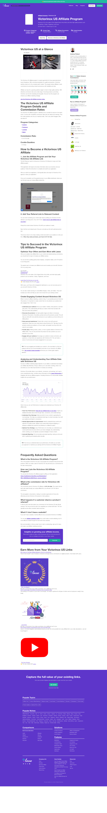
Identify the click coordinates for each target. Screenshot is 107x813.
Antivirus (49, 713)
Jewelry (51, 719)
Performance (72, 750)
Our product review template (32, 350)
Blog (77, 5)
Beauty (72, 713)
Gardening (62, 717)
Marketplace (56, 740)
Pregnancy (41, 721)
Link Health (72, 749)
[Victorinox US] (24, 271)
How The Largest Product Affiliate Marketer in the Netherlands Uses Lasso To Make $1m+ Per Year (60, 762)
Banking (68, 713)
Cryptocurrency (76, 715)
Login (71, 766)
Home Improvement (40, 719)
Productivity (46, 721)
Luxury (66, 719)
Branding (40, 762)
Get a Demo (91, 5)
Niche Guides (80, 701)
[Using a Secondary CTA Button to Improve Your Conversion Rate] (34, 610)
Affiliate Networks (26, 713)
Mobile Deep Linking (58, 745)
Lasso (37, 281)
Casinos (37, 715)
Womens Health (53, 722)
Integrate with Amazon (74, 740)
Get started (99, 5)
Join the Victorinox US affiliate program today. (33, 99)
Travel (29, 722)
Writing (58, 722)
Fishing (41, 717)
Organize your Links (73, 743)
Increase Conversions (58, 730)
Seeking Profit (34, 704)
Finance (37, 717)
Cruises (71, 715)
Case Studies (52, 701)
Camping (33, 715)
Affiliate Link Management (74, 730)
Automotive (60, 713)
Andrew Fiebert (42, 26)
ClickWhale (40, 736)
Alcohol (45, 713)
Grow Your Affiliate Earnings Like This (60, 777)
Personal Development (31, 721)
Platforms (71, 5)
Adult (36, 713)
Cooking (24, 124)
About (40, 761)
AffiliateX (24, 735)
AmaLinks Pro (25, 736)
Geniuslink (25, 740)
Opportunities (57, 749)
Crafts (67, 715)
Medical (70, 719)
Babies (64, 713)
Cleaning (55, 715)
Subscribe (54, 540)
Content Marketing (60, 701)
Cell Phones (45, 715)
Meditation (74, 719)
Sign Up (71, 768)
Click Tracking (72, 745)
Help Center (72, 762)
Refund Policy (41, 770)
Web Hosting (36, 722)
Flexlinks (39, 738)
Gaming (57, 717)
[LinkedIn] (71, 69)
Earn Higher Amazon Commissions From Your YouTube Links (35, 627)
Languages (59, 719)
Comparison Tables (58, 743)
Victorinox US (24, 273)
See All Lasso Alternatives (28, 730)
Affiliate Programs (73, 764)
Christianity (50, 715)
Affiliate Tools (25, 701)
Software (65, 721)
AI (38, 713)
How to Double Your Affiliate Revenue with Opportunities (59, 771)
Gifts (65, 717)
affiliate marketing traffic (33, 518)
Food (49, 717)
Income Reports (57, 734)
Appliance (53, 713)
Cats (41, 715)
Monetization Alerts (73, 732)
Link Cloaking (72, 742)
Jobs (55, 719)
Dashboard (56, 750)
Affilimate (39, 735)
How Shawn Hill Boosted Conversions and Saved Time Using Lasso (61, 767)
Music (78, 719)
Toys (26, 722)
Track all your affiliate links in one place (46, 410)
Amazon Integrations (58, 732)
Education (68, 701)
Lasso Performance (56, 373)
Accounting (32, 713)
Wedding (42, 722)
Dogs (81, 715)
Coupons (63, 715)
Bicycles (76, 713)
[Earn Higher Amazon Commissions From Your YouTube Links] (34, 647)
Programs (82, 5)
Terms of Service (42, 768)
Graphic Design (70, 717)
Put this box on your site (32, 280)
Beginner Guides (45, 701)
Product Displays (57, 747)
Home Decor (33, 719)
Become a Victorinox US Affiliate (56, 37)
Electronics (29, 717)
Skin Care (54, 721)
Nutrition (24, 721)
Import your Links (73, 747)
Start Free (42, 37)
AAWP (24, 733)
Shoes (50, 721)
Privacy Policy (41, 766)
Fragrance (25, 127)
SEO (39, 704)
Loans (63, 719)
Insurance (47, 719)
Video (32, 722)
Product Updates (26, 704)
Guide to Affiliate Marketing (24, 5)
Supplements (80, 721)
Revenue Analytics (73, 734)
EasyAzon (24, 738)
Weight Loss (46, 722)
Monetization (73, 701)
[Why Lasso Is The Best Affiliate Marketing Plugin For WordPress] (34, 572)
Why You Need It (25, 587)
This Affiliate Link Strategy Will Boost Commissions (60, 774)
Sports (76, 721)
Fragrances (52, 717)
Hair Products (76, 717)
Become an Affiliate (42, 764)
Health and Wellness (26, 719)
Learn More (23, 280)
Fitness (45, 717)
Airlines (41, 713)
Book (79, 713)
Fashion (33, 717)
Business (29, 715)
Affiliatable (39, 733)
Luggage (24, 129)
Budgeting (25, 715)
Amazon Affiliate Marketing (35, 701)
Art (56, 713)
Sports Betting (71, 721)
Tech (23, 722)
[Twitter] (74, 69)
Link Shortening (57, 742)
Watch (24, 132)
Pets (37, 721)
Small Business (60, 721)
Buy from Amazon (25, 662)
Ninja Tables (40, 740)
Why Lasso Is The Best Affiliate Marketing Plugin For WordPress (36, 552)
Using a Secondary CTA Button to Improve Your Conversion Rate (36, 590)
